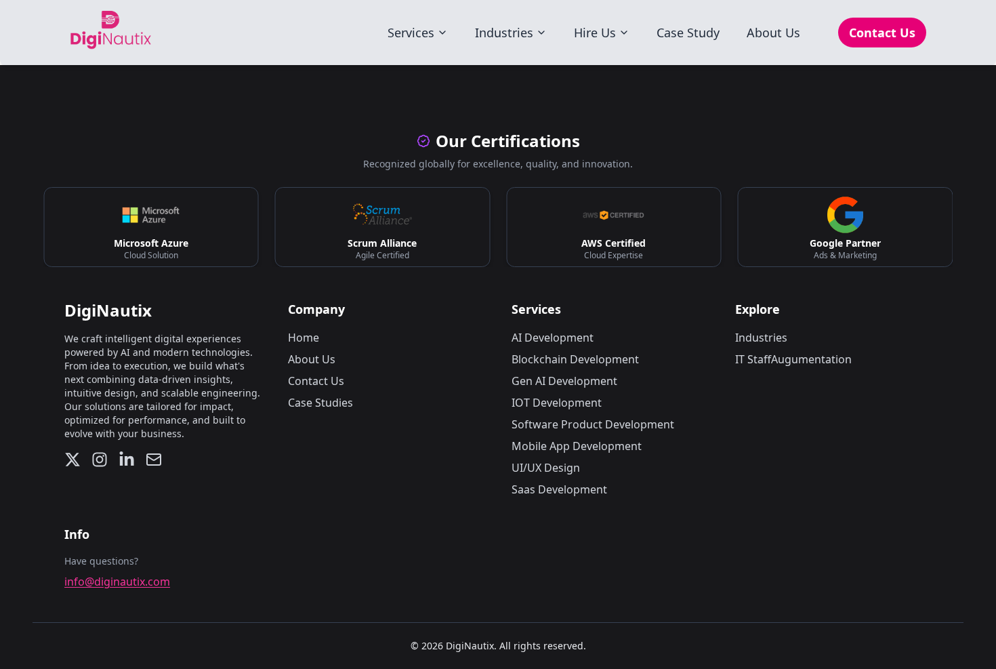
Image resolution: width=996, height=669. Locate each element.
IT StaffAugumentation (793, 359)
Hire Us (595, 32)
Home (303, 337)
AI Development (553, 337)
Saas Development (559, 489)
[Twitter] (72, 459)
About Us (773, 32)
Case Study (688, 32)
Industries (504, 32)
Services (411, 32)
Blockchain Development (575, 359)
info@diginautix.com (117, 581)
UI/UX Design (546, 467)
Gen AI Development (564, 380)
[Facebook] (127, 459)
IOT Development (557, 402)
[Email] (154, 459)
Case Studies (320, 402)
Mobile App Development (577, 446)
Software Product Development (593, 424)
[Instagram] (99, 459)
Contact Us (882, 32)
